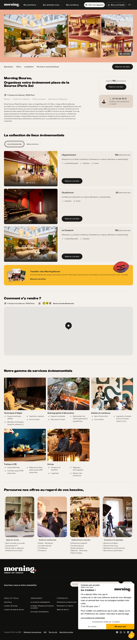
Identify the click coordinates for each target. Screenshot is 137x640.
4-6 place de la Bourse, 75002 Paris (21, 95)
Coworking (8, 602)
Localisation (29, 67)
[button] (31, 5)
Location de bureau (11, 606)
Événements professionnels (67, 602)
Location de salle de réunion (14, 609)
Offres (18, 67)
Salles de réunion (63, 609)
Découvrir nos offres (38, 279)
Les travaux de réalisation (40, 612)
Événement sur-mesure (65, 606)
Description (8, 67)
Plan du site (53, 632)
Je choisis (92, 626)
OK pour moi (120, 626)
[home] (11, 5)
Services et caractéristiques (48, 67)
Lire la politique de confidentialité (93, 618)
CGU (45, 632)
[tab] (14, 144)
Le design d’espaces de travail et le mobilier (42, 607)
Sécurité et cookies (66, 632)
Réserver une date (72, 181)
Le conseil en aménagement (40, 602)
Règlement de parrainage (32, 632)
